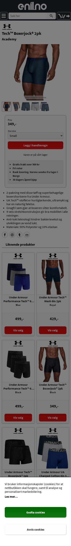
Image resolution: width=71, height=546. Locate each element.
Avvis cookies (35, 529)
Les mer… (11, 496)
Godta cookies (35, 512)
